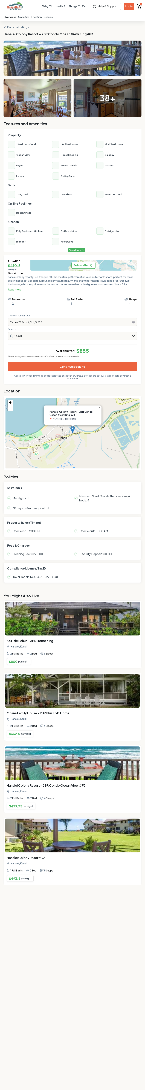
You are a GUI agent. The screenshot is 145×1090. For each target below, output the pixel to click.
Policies (48, 17)
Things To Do (77, 6)
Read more (14, 289)
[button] (72, 429)
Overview (10, 17)
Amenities (23, 17)
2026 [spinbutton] (21, 322)
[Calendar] (133, 322)
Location (36, 17)
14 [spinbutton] (15, 322)
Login (129, 6)
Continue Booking (72, 366)
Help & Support (108, 6)
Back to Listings (18, 27)
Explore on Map (81, 265)
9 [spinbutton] (11, 322)
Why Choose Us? (53, 6)
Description (15, 273)
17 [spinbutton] (32, 322)
